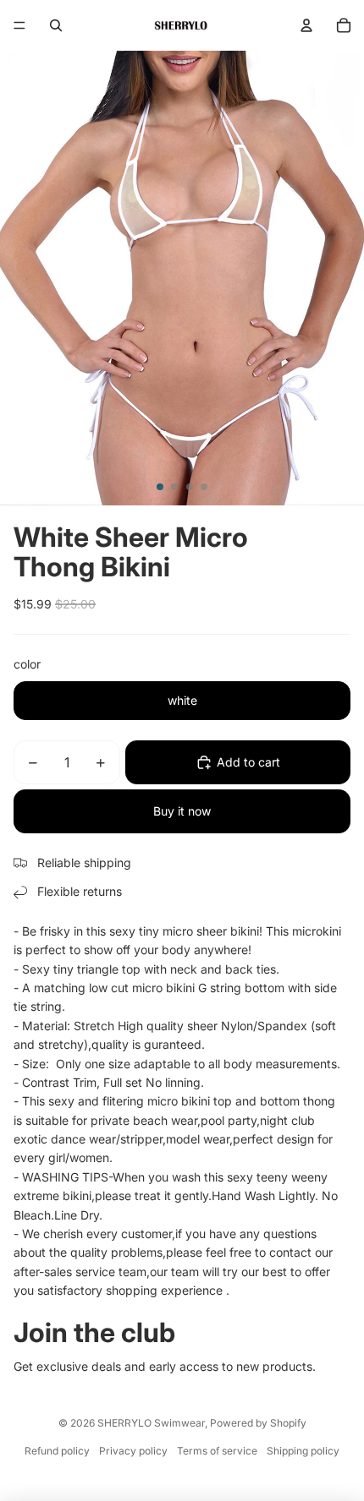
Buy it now (182, 811)
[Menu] (19, 25)
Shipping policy (303, 1450)
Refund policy (57, 1450)
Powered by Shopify (258, 1422)
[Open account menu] (306, 25)
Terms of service (217, 1450)
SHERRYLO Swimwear (151, 1422)
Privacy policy (133, 1450)
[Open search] (55, 25)
